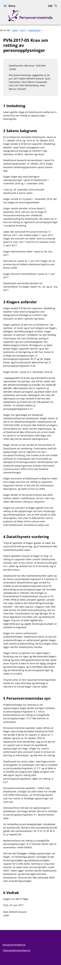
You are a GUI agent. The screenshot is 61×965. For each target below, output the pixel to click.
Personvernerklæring (14, 944)
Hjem (15, 30)
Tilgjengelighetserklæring (16, 950)
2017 (23, 30)
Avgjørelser (34, 30)
